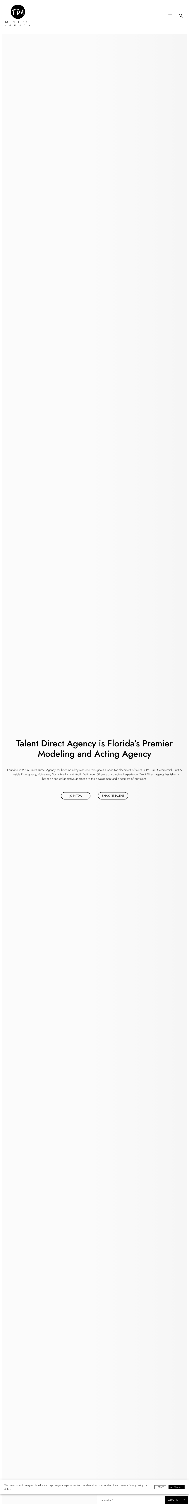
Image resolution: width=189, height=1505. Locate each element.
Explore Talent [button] (113, 796)
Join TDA (75, 796)
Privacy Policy (136, 1485)
